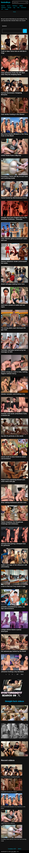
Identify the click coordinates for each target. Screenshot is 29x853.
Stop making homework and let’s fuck (13, 502)
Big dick (3, 5)
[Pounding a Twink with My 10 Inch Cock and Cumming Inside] (11, 831)
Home (14, 11)
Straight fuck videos (14, 701)
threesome (23, 7)
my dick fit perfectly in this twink (12, 436)
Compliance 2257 (12, 848)
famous (8, 5)
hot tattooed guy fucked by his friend (13, 651)
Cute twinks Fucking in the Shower (12, 114)
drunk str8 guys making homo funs (13, 284)
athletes (21, 5)
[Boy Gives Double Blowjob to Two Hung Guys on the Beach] (11, 799)
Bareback (3, 7)
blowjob (9, 7)
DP (2, 9)
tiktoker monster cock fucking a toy (13, 394)
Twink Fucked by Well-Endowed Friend (14, 198)
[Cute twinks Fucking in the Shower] (11, 784)
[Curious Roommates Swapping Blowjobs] (11, 770)
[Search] (26, 2)
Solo (18, 7)
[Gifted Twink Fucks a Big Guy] (11, 816)
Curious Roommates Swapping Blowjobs (10, 776)
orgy (14, 7)
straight (6, 9)
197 (17, 674)
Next (22, 674)
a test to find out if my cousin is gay (13, 586)
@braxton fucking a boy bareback (12, 671)
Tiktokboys (14, 5)
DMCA (19, 848)
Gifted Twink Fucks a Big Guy (11, 155)
